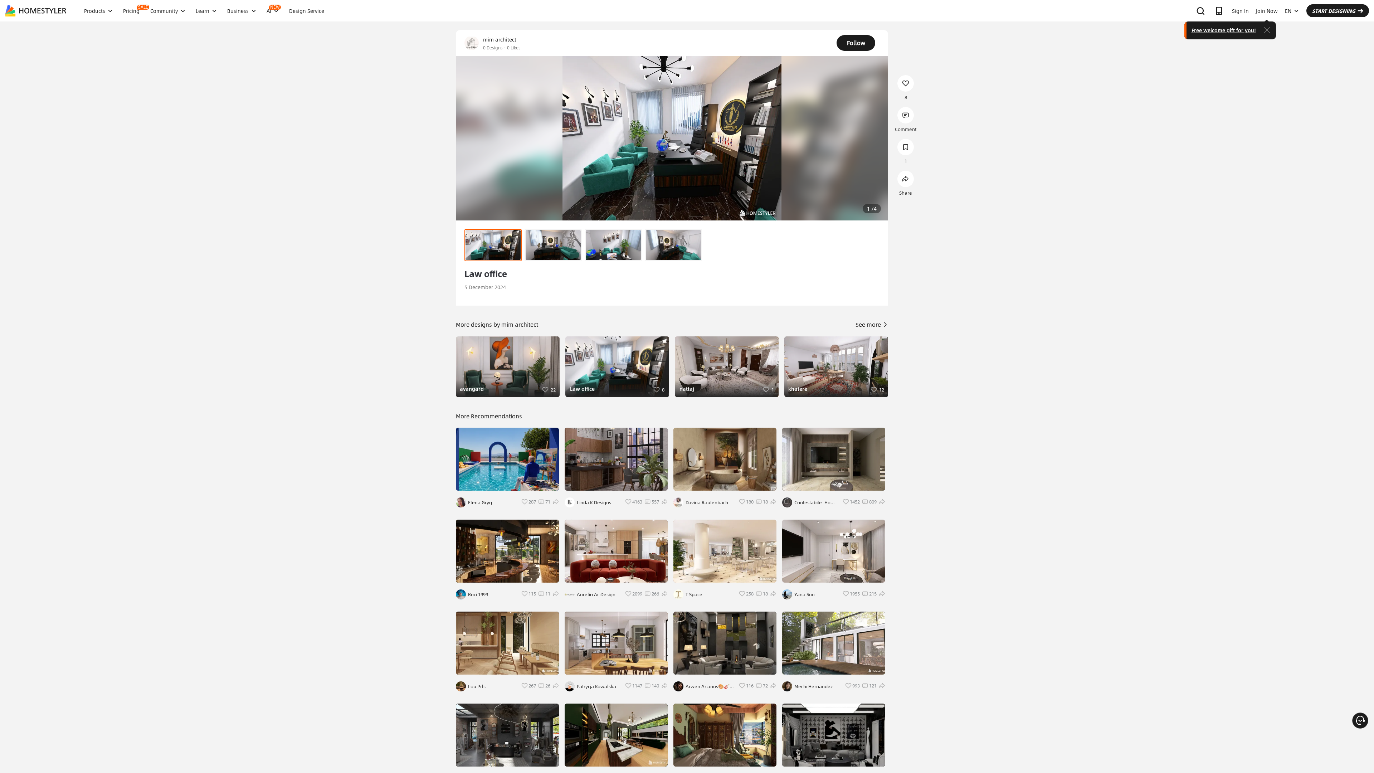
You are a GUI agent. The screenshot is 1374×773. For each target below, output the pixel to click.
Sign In (1240, 11)
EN (1288, 11)
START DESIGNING (1333, 11)
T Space (694, 594)
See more (869, 324)
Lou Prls (477, 686)
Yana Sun (804, 594)
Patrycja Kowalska (596, 686)
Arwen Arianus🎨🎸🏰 (708, 686)
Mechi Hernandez (813, 686)
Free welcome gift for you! (1224, 30)
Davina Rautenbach (707, 502)
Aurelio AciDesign (596, 594)
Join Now (1267, 11)
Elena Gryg (480, 502)
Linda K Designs (594, 502)
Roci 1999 (478, 594)
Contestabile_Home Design (816, 502)
